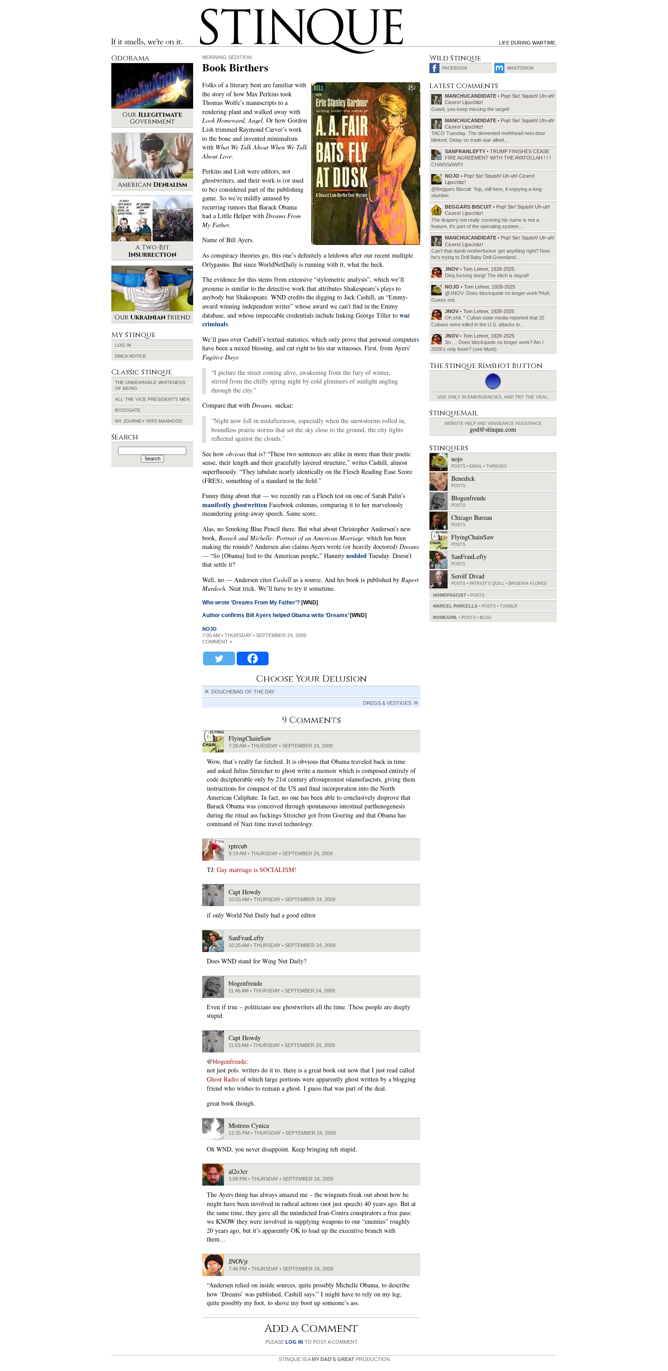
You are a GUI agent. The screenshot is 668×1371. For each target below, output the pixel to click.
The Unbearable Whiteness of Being (150, 385)
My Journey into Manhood (148, 421)
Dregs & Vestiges (387, 703)
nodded (356, 555)
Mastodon (520, 67)
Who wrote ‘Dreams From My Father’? (251, 602)
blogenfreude (229, 1061)
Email (475, 466)
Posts (458, 466)
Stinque (208, 12)
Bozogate (127, 410)
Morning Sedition (227, 57)
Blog (485, 617)
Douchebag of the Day (242, 691)
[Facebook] (253, 658)
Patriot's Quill (486, 583)
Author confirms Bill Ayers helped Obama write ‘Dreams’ (275, 615)
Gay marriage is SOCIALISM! (256, 869)
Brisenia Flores (527, 583)
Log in (123, 345)
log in (294, 1342)
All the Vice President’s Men (152, 399)
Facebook (455, 67)
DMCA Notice (130, 356)
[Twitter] (219, 658)
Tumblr (509, 606)
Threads (496, 466)
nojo (209, 629)
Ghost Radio (223, 1079)
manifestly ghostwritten (234, 504)
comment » (217, 641)
